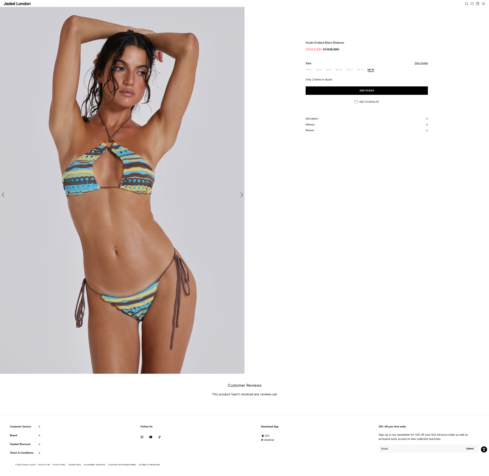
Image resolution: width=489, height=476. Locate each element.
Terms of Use (44, 464)
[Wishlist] (472, 3)
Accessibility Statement (94, 464)
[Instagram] (142, 437)
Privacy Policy (59, 464)
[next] (241, 194)
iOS (267, 435)
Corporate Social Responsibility (122, 464)
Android (269, 439)
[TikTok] (159, 437)
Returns (310, 130)
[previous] (3, 194)
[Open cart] (477, 3)
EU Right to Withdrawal (149, 464)
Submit (470, 448)
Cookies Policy (74, 464)
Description (312, 118)
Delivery (310, 124)
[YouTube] (150, 437)
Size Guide (421, 63)
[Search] (466, 3)
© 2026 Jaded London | (26, 465)
